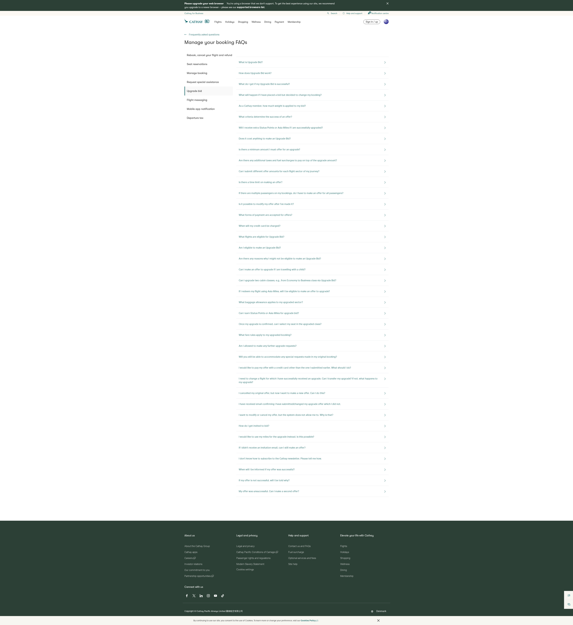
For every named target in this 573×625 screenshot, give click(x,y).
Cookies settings (245, 569)
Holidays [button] (229, 22)
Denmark (381, 611)
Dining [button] (267, 22)
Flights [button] (218, 22)
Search (334, 13)
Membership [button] (294, 22)
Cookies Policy (308, 620)
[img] (387, 3)
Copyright (189, 611)
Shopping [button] (243, 22)
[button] (378, 620)
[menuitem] (208, 55)
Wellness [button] (256, 22)
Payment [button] (279, 22)
